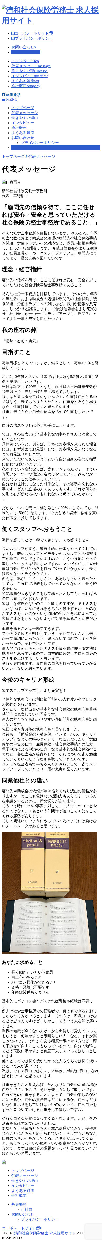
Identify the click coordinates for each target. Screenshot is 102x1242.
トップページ (25, 61)
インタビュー (29, 76)
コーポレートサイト (32, 33)
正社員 (26, 1209)
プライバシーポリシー (34, 38)
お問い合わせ (22, 47)
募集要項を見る (25, 52)
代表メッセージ (31, 66)
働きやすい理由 (29, 71)
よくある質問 (25, 81)
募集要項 (19, 148)
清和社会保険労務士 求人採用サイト (45, 1233)
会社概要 (25, 86)
